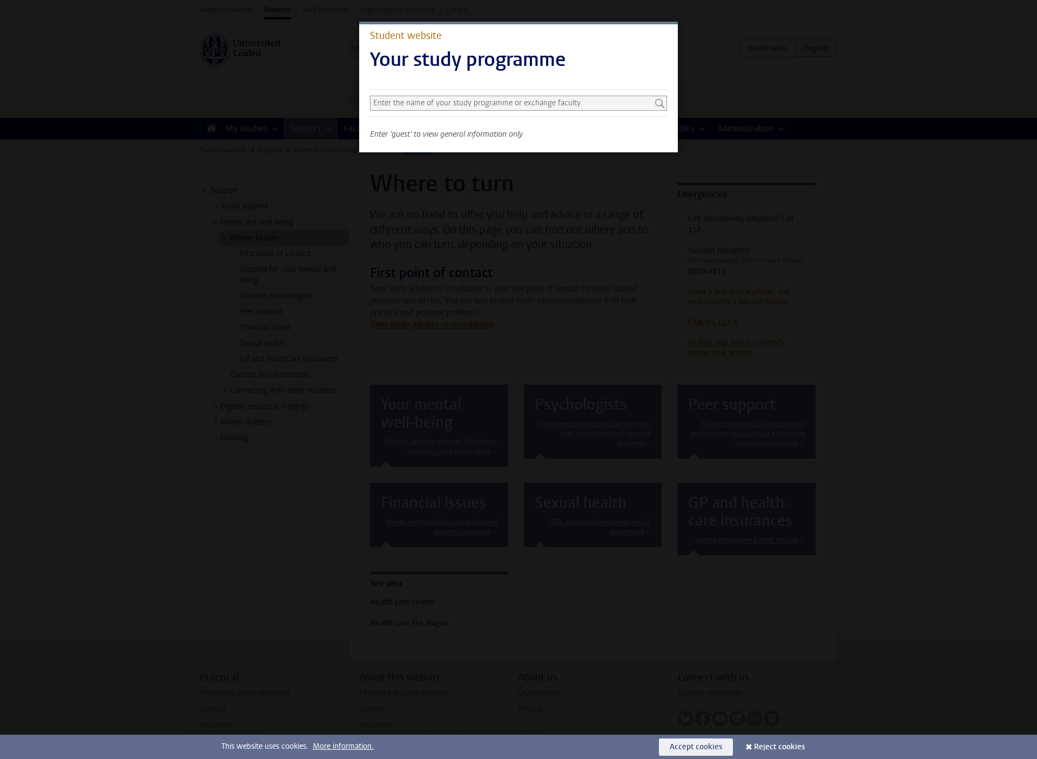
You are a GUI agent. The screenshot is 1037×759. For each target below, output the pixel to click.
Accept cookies (696, 747)
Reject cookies (779, 747)
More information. (343, 746)
